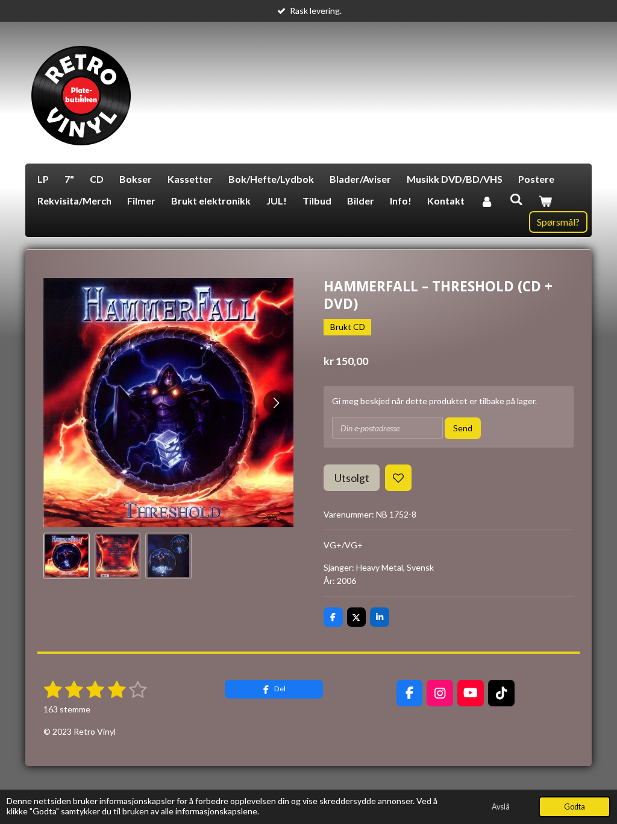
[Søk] (515, 199)
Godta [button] (574, 806)
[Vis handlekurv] (545, 201)
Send (462, 428)
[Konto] (486, 201)
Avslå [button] (501, 806)
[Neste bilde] (275, 402)
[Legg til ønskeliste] (398, 477)
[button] (66, 556)
